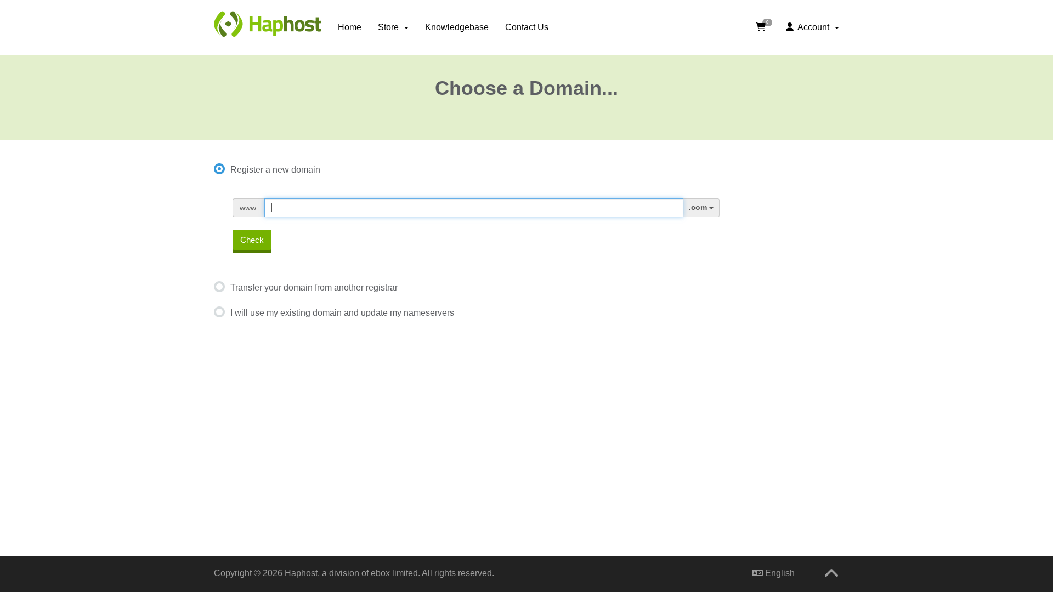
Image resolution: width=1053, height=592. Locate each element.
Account (814, 27)
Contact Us (526, 27)
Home (349, 27)
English (779, 573)
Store (390, 27)
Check (252, 239)
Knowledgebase (457, 27)
